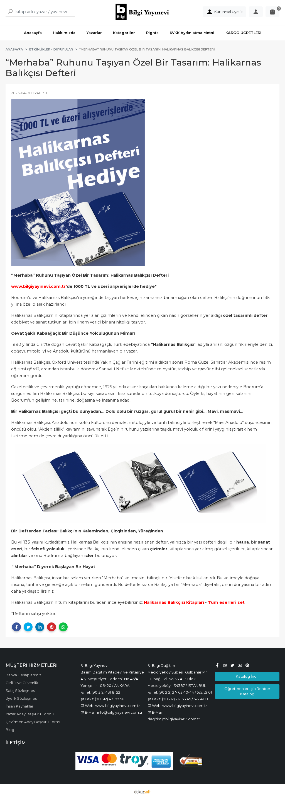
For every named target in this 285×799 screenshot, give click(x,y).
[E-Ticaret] (142, 791)
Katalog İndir (247, 676)
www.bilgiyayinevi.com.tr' (39, 286)
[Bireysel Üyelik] (256, 11)
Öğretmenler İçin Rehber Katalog (247, 691)
